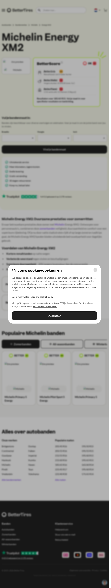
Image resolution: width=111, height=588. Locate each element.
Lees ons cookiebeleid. (42, 296)
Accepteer (54, 315)
